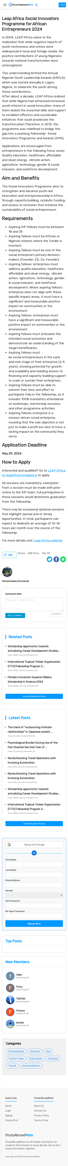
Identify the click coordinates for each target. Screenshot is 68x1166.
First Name (10, 859)
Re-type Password (14, 911)
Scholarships (16, 1051)
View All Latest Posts (34, 823)
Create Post (11, 1120)
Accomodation (31, 1065)
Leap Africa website (48, 540)
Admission (35, 1058)
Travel (12, 1065)
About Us (39, 1106)
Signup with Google (34, 844)
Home (8, 1106)
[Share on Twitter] (49, 559)
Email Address (12, 880)
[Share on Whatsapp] (63, 559)
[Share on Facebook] (56, 559)
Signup (9, 1115)
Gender (9, 890)
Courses (53, 1058)
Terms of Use (41, 1120)
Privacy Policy (41, 1115)
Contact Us (40, 1110)
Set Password (12, 901)
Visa (48, 1051)
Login (8, 1110)
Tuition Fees (16, 1058)
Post (62, 5)
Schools (35, 1051)
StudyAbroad (19, 1135)
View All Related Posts (34, 696)
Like (10, 555)
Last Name (10, 870)
